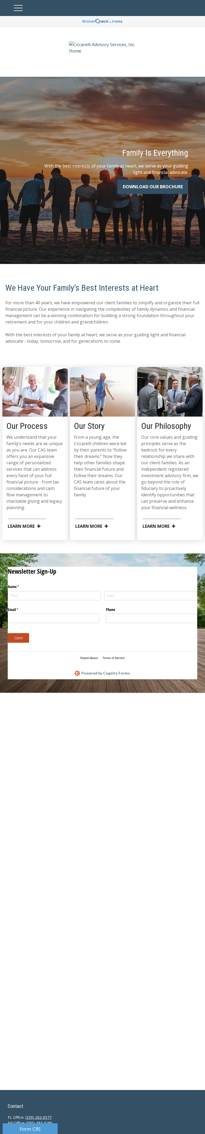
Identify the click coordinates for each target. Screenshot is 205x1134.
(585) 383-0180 (39, 1122)
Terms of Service (113, 658)
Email (19, 609)
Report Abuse (89, 658)
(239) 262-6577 (38, 1117)
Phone (110, 609)
